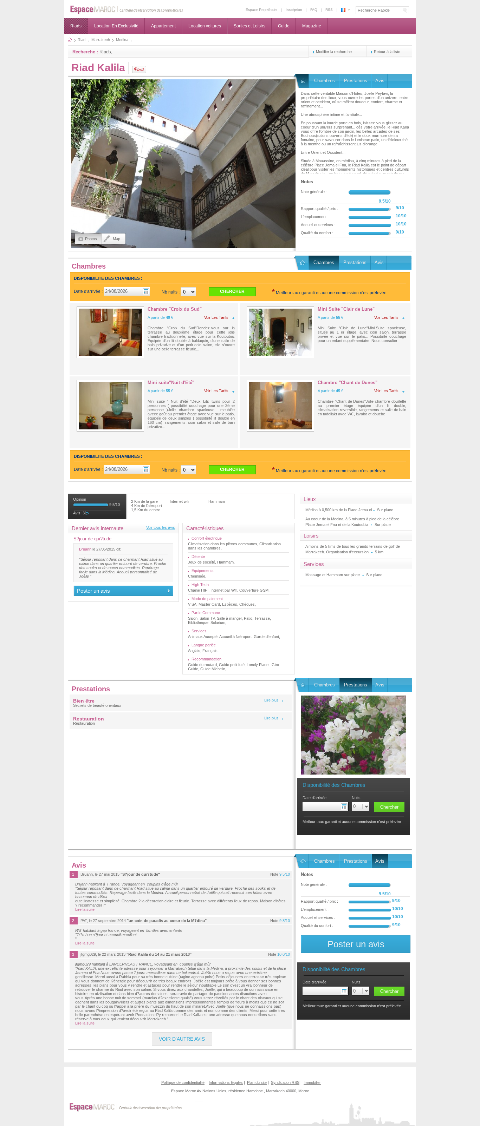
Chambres (324, 80)
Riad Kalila (98, 67)
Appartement (163, 26)
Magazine (311, 26)
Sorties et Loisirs (249, 26)
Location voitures (204, 26)
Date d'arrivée (314, 798)
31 (85, 513)
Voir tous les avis (160, 527)
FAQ (313, 10)
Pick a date (345, 806)
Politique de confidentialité (183, 1082)
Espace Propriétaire (262, 10)
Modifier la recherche (334, 52)
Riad (302, 81)
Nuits (356, 798)
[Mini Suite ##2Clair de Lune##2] (280, 332)
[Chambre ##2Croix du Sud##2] (110, 332)
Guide (284, 26)
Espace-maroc (126, 10)
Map (116, 239)
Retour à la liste (387, 52)
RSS (329, 10)
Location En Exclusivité (116, 26)
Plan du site (257, 1082)
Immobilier (312, 1082)
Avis (379, 80)
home (70, 39)
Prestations (355, 80)
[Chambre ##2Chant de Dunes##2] (280, 406)
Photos (91, 239)
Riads (76, 26)
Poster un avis (93, 591)
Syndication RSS (285, 1082)
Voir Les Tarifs (216, 317)
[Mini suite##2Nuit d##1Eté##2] (110, 406)
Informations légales (226, 1082)
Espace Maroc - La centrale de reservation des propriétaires (343, 10)
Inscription (294, 10)
